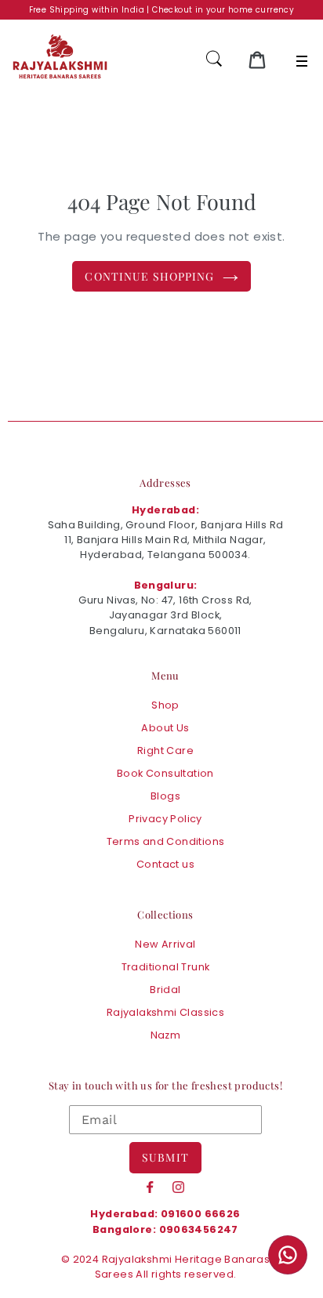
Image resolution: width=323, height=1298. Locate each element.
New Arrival (165, 944)
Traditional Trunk (166, 967)
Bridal (165, 989)
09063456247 (198, 1229)
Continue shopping (149, 276)
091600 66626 (201, 1213)
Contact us (165, 864)
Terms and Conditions (166, 841)
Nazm (166, 1035)
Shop (165, 705)
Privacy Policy (165, 818)
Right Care (165, 750)
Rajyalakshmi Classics (165, 1012)
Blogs (165, 796)
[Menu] (302, 61)
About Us (165, 727)
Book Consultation (165, 773)
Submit (165, 1157)
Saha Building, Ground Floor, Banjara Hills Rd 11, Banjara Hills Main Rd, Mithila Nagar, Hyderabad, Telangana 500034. (166, 539)
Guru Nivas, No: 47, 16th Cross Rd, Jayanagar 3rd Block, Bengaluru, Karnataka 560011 (165, 614)
